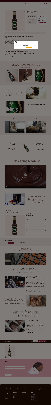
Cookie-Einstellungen (22, 47)
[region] (26, 45)
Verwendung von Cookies (25, 45)
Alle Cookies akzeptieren (29, 47)
